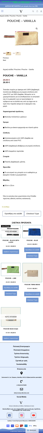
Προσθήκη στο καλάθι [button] (32, 250)
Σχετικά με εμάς (21, 360)
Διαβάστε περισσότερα (11, 252)
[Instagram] (21, 415)
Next (4, 60)
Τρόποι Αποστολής (21, 353)
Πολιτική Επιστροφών (21, 346)
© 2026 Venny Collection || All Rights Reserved (21, 431)
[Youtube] (33, 415)
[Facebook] (9, 415)
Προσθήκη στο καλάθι (13, 214)
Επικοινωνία (21, 369)
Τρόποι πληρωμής (21, 357)
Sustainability (21, 364)
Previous (6, 58)
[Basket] (37, 11)
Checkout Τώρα (32, 214)
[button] (2, 11)
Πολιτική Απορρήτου (21, 350)
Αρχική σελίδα (4, 16)
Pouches (12, 16)
